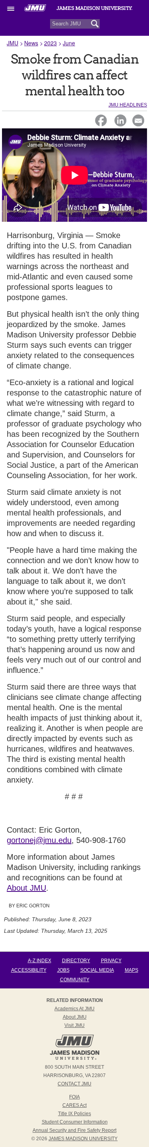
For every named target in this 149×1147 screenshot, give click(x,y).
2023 (50, 43)
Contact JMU (74, 1084)
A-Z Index (39, 960)
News (31, 43)
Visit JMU (74, 1025)
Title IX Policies (74, 1113)
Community (74, 979)
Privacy (111, 960)
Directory (76, 960)
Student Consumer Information (75, 1122)
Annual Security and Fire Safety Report (74, 1130)
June (69, 43)
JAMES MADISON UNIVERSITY (83, 1138)
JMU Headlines (127, 105)
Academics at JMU (74, 1008)
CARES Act (74, 1105)
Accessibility (28, 970)
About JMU (26, 888)
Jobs (63, 970)
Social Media (97, 970)
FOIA (74, 1097)
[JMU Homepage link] (74, 1059)
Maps (131, 970)
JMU (12, 43)
